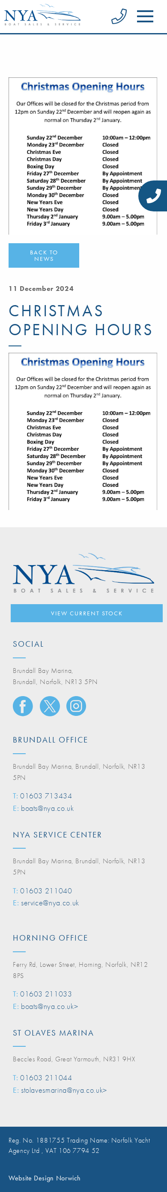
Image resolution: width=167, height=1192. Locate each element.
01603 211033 (46, 994)
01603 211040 (46, 891)
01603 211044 (46, 1077)
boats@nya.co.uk (47, 808)
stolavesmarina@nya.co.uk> (64, 1090)
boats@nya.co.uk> (49, 1006)
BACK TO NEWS (44, 255)
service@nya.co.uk (50, 903)
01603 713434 (46, 796)
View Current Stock (87, 613)
